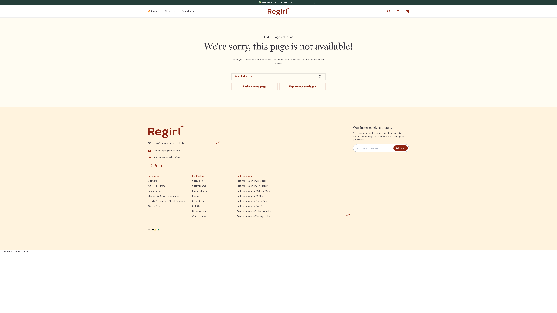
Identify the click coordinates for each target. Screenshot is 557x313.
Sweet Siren (198, 201)
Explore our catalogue (302, 86)
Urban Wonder (199, 211)
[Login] (398, 11)
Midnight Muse (199, 191)
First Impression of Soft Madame (253, 186)
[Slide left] (242, 2)
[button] (389, 11)
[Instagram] (150, 165)
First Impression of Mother (250, 196)
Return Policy (154, 191)
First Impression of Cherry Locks (253, 216)
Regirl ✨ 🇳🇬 (154, 230)
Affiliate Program (156, 186)
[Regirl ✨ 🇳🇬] (278, 11)
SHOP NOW (292, 2)
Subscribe (400, 148)
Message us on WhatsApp (167, 157)
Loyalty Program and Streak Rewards (166, 201)
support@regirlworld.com (167, 151)
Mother (196, 196)
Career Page (154, 206)
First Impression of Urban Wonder (254, 211)
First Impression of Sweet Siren (252, 201)
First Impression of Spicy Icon (252, 181)
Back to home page (254, 86)
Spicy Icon (197, 181)
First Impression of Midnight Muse (254, 191)
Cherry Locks (199, 216)
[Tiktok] (162, 165)
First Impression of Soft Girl (250, 206)
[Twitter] (156, 165)
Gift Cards (153, 181)
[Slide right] (314, 2)
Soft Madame (199, 186)
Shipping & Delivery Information (164, 196)
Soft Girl (196, 206)
